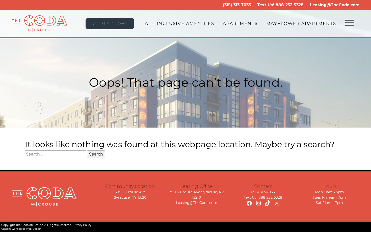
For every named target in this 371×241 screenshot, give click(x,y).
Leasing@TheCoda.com (335, 5)
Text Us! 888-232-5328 (263, 197)
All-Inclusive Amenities (179, 23)
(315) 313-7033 (237, 5)
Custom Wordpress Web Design (21, 228)
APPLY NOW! (109, 23)
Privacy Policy (81, 225)
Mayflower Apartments (301, 23)
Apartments (240, 23)
